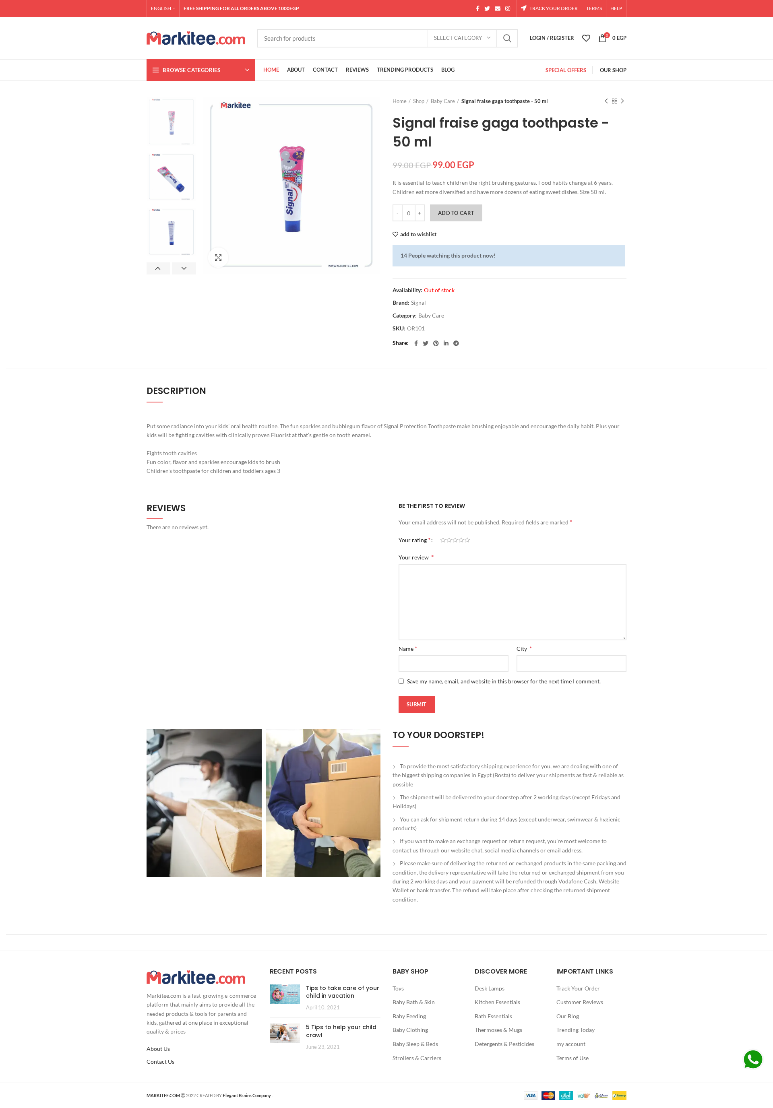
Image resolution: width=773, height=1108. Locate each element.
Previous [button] (158, 268)
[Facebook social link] (477, 8)
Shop (418, 101)
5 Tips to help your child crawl (341, 1031)
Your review (416, 557)
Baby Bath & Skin (414, 1002)
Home (400, 101)
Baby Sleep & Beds (415, 1043)
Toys (398, 988)
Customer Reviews (579, 1002)
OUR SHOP (613, 70)
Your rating (414, 539)
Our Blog (567, 1016)
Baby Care (443, 101)
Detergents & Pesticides (504, 1043)
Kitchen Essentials (497, 1002)
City (524, 648)
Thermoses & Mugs (498, 1029)
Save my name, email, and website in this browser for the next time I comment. (504, 681)
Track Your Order (578, 988)
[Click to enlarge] (218, 258)
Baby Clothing (410, 1029)
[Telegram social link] (456, 343)
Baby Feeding (409, 1016)
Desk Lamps (489, 988)
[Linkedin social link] (446, 343)
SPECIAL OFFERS (566, 70)
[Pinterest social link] (436, 343)
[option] (171, 121)
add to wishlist (418, 234)
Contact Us (160, 1061)
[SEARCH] (507, 38)
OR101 (416, 328)
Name (408, 648)
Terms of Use (572, 1057)
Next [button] (184, 268)
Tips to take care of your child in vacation (342, 992)
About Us (158, 1048)
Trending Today (575, 1029)
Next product (622, 101)
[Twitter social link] (487, 8)
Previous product (606, 101)
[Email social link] (497, 8)
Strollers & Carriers (417, 1057)
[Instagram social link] (508, 8)
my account (570, 1043)
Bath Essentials (493, 1016)
